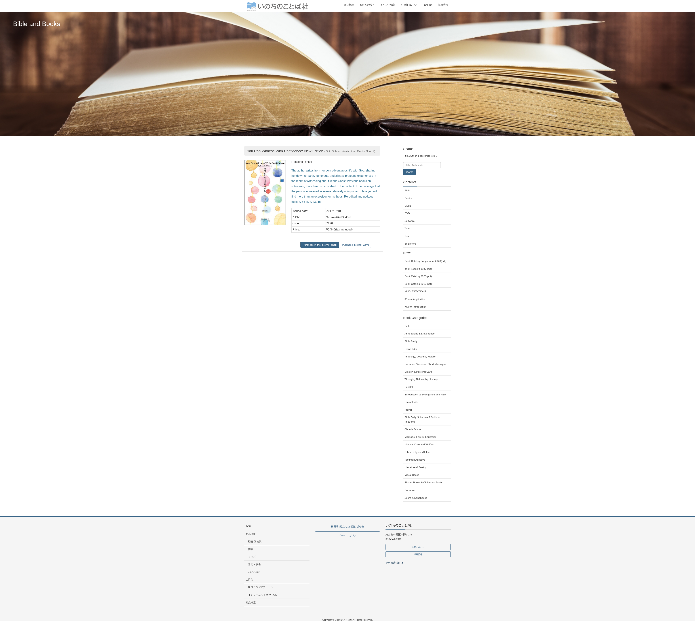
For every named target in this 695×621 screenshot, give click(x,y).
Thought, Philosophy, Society (421, 379)
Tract (407, 228)
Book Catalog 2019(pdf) (418, 283)
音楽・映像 (254, 564)
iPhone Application (415, 299)
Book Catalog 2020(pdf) (418, 276)
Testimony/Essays (415, 459)
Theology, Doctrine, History (420, 356)
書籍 (250, 549)
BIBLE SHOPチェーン (260, 587)
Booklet (409, 386)
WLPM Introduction (415, 306)
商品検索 (251, 602)
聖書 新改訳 (255, 541)
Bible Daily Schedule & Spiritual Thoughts (422, 419)
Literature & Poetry (415, 467)
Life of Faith (411, 402)
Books (408, 198)
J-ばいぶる (254, 572)
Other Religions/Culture (418, 452)
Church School (413, 429)
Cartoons (410, 490)
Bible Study (411, 341)
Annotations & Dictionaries (420, 333)
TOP (248, 526)
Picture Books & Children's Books (424, 482)
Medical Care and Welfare (419, 444)
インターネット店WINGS (262, 594)
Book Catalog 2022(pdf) (418, 268)
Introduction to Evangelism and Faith (426, 394)
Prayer (408, 409)
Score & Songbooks (416, 497)
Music (408, 205)
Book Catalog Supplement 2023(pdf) (425, 261)
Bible (407, 190)
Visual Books (412, 474)
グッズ (252, 556)
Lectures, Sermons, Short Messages (425, 364)
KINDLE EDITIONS (415, 291)
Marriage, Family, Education (421, 436)
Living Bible (411, 348)
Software (410, 220)
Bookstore (410, 243)
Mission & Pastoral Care (418, 371)
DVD (407, 213)
